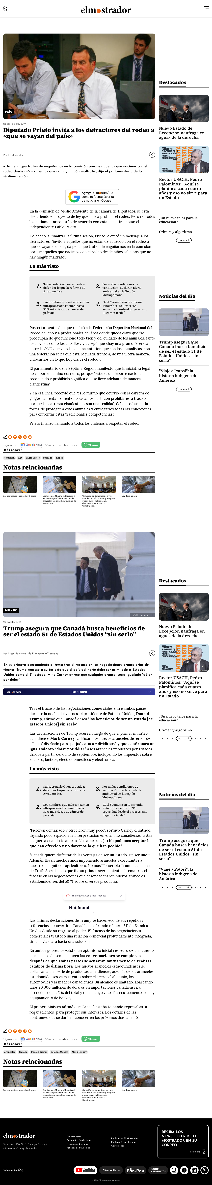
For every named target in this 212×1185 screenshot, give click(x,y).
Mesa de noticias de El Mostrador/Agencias (33, 653)
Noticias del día (177, 296)
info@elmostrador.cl (28, 1148)
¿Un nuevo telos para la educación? (178, 219)
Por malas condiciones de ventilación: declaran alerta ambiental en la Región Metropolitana (121, 289)
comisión (9, 457)
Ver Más (182, 240)
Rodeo (59, 457)
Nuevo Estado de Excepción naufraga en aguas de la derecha (182, 133)
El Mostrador (15, 155)
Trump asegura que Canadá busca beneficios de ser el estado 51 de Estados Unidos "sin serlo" (184, 351)
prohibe (47, 457)
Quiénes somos (74, 1136)
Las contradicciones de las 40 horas (19, 496)
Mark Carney (79, 1052)
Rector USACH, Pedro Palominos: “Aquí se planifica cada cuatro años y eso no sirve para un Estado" (183, 188)
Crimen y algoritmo (175, 231)
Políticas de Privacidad (78, 1147)
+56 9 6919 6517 (10, 1148)
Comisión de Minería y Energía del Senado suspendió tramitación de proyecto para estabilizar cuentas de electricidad (59, 500)
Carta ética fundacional (79, 1140)
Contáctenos (117, 1145)
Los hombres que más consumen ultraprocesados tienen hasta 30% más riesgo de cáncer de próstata (66, 307)
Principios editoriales (77, 1143)
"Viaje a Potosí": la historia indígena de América (178, 375)
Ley (20, 457)
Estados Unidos (59, 1052)
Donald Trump (39, 1052)
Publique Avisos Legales (123, 1141)
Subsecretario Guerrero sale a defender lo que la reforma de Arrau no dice (64, 287)
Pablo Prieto (33, 457)
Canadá (23, 1052)
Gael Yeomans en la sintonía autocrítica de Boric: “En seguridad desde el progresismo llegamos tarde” (125, 307)
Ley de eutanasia (129, 496)
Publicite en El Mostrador (124, 1138)
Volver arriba (10, 1170)
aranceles (9, 1052)
